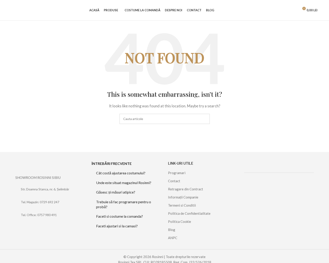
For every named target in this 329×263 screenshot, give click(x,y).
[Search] (294, 10)
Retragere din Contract (185, 189)
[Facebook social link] (18, 227)
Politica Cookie (179, 221)
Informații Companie (183, 197)
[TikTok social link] (29, 227)
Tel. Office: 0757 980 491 (39, 215)
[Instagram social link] (24, 227)
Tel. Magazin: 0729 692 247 (40, 202)
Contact (174, 181)
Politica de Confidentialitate (189, 213)
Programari (176, 173)
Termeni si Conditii (182, 205)
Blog (171, 230)
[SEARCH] (204, 119)
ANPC (172, 238)
